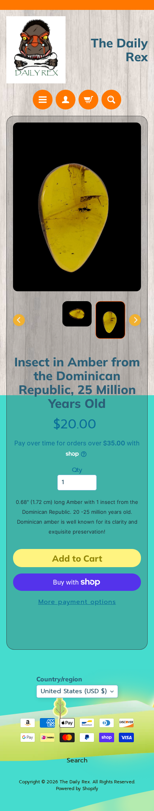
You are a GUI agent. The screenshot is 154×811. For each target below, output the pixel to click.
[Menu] (43, 99)
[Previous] (19, 320)
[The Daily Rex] (36, 49)
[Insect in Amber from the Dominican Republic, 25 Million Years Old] (110, 319)
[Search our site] (111, 99)
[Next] (135, 320)
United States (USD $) (74, 691)
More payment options (77, 602)
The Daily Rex (75, 782)
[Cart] (88, 99)
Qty (77, 470)
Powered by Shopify (77, 788)
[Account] (65, 99)
